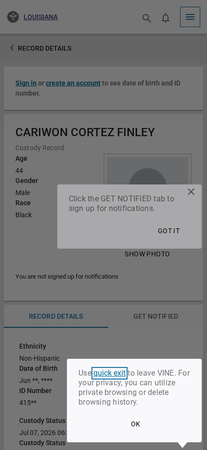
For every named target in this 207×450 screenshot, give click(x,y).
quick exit (109, 373)
